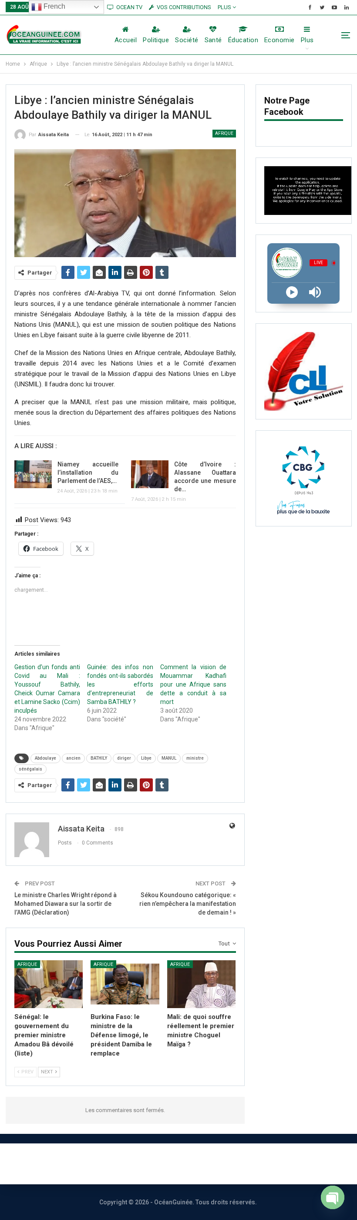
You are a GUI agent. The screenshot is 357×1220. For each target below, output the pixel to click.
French (53, 6)
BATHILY (99, 758)
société (186, 40)
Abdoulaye (45, 758)
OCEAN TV (129, 7)
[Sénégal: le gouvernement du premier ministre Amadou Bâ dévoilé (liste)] (48, 984)
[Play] (292, 292)
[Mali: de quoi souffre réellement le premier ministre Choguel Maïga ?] (201, 984)
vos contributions (184, 7)
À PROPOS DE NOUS (65, 1164)
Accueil (126, 40)
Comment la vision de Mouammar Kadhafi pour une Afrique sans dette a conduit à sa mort (193, 684)
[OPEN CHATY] (332, 1195)
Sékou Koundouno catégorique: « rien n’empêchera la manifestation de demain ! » (187, 903)
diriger (124, 758)
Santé (213, 40)
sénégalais (30, 769)
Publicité (209, 1164)
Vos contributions (275, 1164)
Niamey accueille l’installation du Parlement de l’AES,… (88, 472)
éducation (243, 40)
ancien (73, 758)
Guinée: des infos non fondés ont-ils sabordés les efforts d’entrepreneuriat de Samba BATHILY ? (120, 684)
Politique (156, 40)
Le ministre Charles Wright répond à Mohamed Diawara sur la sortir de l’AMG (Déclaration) (65, 903)
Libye (146, 758)
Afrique (224, 133)
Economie (279, 40)
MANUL (169, 758)
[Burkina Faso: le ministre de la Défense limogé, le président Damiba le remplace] (125, 984)
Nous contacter (147, 1164)
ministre (195, 758)
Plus (225, 7)
